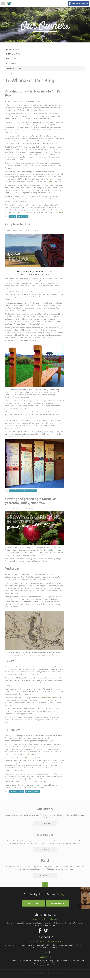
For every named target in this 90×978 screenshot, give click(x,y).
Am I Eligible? (33, 903)
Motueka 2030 (30, 758)
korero (20, 216)
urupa (12, 491)
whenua (13, 216)
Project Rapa (11, 59)
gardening (13, 791)
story (25, 216)
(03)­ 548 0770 (51, 965)
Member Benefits (12, 49)
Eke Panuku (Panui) (13, 54)
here (28, 182)
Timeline (9, 73)
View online (45, 824)
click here (49, 945)
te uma (19, 491)
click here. (52, 963)
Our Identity (11, 63)
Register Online (57, 903)
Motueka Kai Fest (48, 698)
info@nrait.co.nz (39, 965)
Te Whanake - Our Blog (15, 68)
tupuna (21, 791)
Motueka (26, 491)
